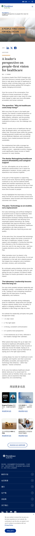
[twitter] (7, 512)
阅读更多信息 (6, 411)
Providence (5, 12)
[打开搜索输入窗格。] (32, 1)
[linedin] (2, 512)
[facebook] (15, 512)
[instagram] (11, 512)
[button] (32, 6)
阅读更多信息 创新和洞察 (17, 445)
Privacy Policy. (9, 525)
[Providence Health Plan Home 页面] (7, 6)
